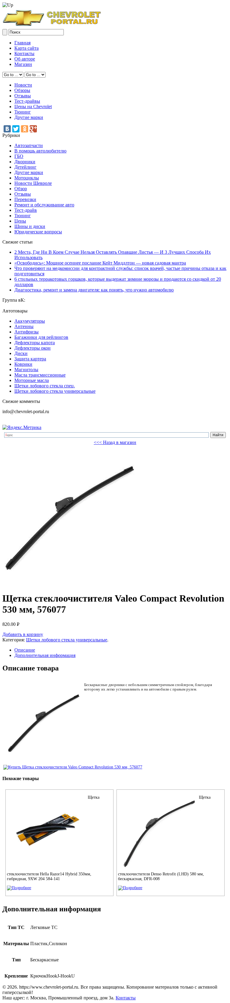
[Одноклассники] (24, 128)
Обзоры (22, 90)
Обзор (20, 188)
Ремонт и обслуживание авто (44, 204)
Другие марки (28, 117)
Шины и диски (29, 226)
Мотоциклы (26, 177)
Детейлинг (25, 167)
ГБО (18, 156)
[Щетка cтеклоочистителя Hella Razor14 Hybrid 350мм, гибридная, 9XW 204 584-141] (19, 888)
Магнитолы (26, 369)
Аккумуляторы (29, 321)
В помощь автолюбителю (40, 150)
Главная (22, 42)
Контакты (24, 53)
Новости (23, 84)
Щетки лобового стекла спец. (44, 385)
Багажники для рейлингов (41, 337)
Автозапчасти (28, 145)
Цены (20, 220)
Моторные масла (31, 380)
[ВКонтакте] (7, 128)
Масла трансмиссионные (40, 374)
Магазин (23, 64)
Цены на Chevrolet (33, 106)
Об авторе (24, 58)
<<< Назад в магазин (115, 442)
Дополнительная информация (44, 655)
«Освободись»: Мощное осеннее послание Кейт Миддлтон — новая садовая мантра (100, 262)
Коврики (23, 364)
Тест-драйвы (27, 101)
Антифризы (26, 331)
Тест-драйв (25, 210)
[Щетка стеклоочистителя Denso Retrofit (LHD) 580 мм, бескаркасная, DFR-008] (130, 888)
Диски (21, 353)
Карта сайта (26, 48)
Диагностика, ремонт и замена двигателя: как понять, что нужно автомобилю (94, 289)
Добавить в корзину (22, 634)
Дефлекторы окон (32, 348)
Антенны (24, 326)
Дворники (24, 161)
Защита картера (30, 358)
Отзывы (22, 95)
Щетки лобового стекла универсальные (55, 391)
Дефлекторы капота (34, 342)
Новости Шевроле (33, 183)
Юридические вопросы (38, 231)
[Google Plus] (33, 128)
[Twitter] (15, 128)
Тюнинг (22, 111)
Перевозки (25, 199)
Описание (24, 649)
